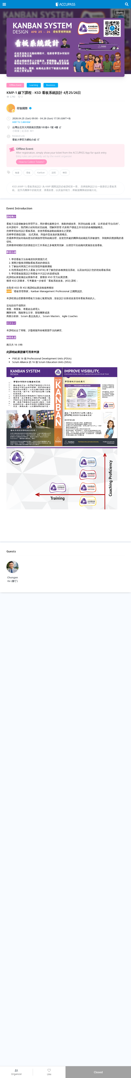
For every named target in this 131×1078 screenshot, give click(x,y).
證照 (54, 172)
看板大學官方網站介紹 (24, 139)
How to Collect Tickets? (31, 161)
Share (119, 12)
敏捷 (17, 172)
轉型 (65, 172)
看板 (28, 172)
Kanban (41, 172)
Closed (98, 1072)
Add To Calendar (21, 122)
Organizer (16, 1074)
